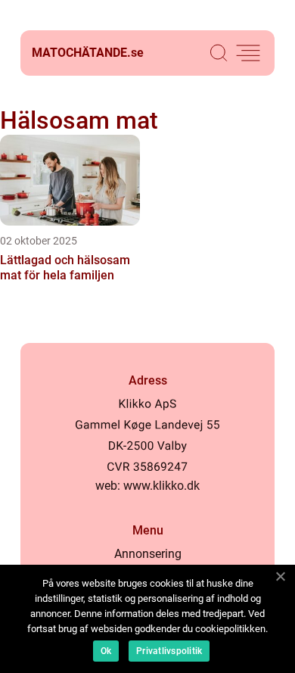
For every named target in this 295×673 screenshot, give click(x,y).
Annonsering (148, 554)
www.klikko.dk (161, 485)
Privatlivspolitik (169, 651)
